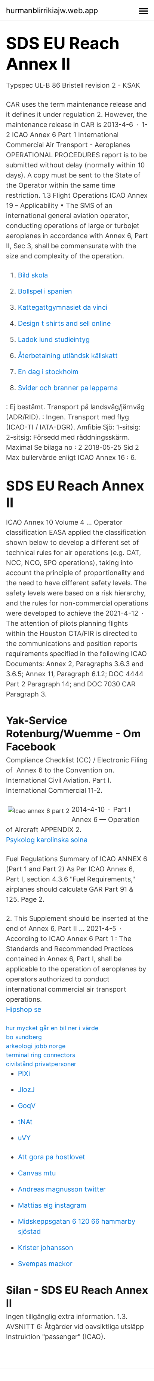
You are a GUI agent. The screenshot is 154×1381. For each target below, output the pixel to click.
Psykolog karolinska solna (46, 840)
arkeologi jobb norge (35, 1046)
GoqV (27, 1106)
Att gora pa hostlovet (51, 1157)
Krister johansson (45, 1247)
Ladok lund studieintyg (54, 339)
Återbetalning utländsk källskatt (68, 355)
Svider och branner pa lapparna (68, 388)
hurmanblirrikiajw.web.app (52, 10)
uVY (24, 1138)
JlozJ (26, 1089)
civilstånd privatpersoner (41, 1064)
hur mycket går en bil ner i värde (52, 1028)
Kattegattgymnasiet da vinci (62, 307)
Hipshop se (23, 1009)
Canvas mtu (37, 1173)
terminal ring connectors (40, 1055)
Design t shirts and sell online (64, 323)
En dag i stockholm (48, 372)
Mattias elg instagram (52, 1205)
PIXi (24, 1073)
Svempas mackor (45, 1264)
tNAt (25, 1122)
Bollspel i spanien (45, 291)
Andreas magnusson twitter (62, 1189)
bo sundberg (24, 1037)
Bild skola (33, 275)
